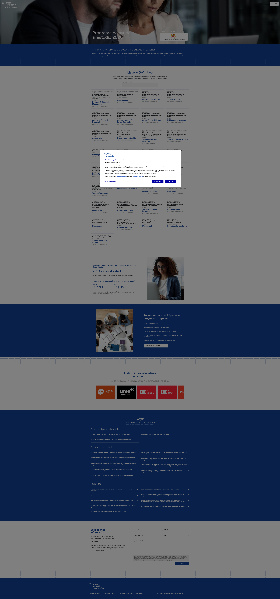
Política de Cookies (122, 176)
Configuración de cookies (110, 181)
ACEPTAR (170, 181)
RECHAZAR (157, 181)
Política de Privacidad (137, 176)
